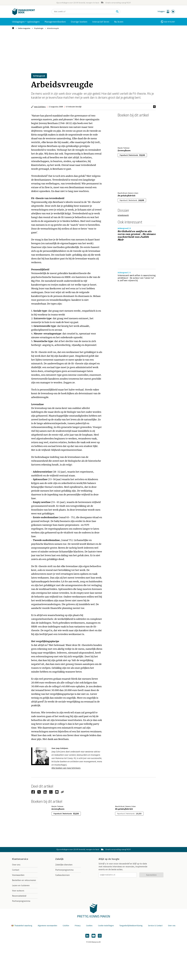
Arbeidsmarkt (123, 215)
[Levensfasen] (126, 131)
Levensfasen (124, 150)
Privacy (78, 926)
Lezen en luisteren (21, 885)
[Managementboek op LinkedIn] (87, 936)
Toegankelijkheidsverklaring (130, 926)
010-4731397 (169, 22)
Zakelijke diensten (64, 864)
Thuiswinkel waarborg (23, 926)
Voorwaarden (18, 875)
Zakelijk (59, 859)
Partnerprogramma (21, 901)
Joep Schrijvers (40, 107)
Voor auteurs (18, 890)
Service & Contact (155, 926)
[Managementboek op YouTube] (93, 936)
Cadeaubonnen (62, 875)
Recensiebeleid (19, 896)
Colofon (66, 926)
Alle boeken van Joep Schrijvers (66, 768)
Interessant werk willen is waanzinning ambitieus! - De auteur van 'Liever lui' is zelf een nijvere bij (137, 278)
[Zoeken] (117, 11)
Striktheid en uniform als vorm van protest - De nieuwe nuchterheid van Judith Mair (137, 235)
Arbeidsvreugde (53, 28)
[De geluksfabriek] (126, 176)
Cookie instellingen (106, 926)
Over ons (16, 864)
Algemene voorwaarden (47, 926)
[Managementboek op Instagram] (100, 936)
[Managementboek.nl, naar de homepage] (23, 14)
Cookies (89, 926)
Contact (15, 870)
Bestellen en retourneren (24, 880)
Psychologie (38, 28)
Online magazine (24, 28)
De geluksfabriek (126, 195)
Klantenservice (20, 859)
